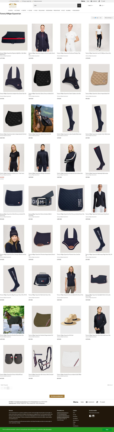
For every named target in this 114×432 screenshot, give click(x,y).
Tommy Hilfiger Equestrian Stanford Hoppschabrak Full (41, 335)
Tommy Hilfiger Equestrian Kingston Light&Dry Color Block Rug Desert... (13, 54)
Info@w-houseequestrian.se (22, 401)
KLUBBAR (68, 10)
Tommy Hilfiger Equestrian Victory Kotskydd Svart (11, 374)
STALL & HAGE (42, 10)
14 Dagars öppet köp (26, 1)
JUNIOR (30, 10)
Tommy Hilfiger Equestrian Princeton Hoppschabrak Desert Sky (42, 255)
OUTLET (63, 10)
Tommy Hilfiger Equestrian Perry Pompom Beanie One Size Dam (13, 255)
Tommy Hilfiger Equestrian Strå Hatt (65, 335)
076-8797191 (35, 401)
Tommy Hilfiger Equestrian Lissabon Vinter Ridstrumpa (98, 134)
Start (74, 412)
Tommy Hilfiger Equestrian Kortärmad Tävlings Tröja (68, 53)
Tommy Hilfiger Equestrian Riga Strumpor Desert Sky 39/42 (13, 294)
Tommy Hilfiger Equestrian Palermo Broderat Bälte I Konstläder (40, 214)
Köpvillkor (75, 416)
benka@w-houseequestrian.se (63, 417)
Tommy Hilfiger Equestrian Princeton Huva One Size (68, 254)
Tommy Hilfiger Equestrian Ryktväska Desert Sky (40, 294)
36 (97, 17)
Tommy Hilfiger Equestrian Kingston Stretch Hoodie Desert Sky (42, 54)
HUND (36, 10)
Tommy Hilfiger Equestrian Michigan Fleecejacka (39, 173)
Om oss (74, 414)
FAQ (74, 424)
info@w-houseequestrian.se (62, 412)
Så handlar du (76, 420)
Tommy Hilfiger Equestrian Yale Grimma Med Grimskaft (41, 374)
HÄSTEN (24, 10)
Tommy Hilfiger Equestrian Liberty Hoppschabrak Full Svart (13, 134)
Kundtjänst (75, 418)
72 (100, 17)
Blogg (74, 422)
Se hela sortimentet (57, 396)
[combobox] (109, 17)
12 (94, 17)
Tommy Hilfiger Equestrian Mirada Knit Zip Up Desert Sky (70, 173)
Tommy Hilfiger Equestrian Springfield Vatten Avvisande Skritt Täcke (98, 295)
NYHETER (10, 10)
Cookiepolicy (75, 425)
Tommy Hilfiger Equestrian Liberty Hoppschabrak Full (97, 93)
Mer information (47, 429)
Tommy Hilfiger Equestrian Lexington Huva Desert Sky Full (13, 93)
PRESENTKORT (57, 10)
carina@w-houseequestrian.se (63, 415)
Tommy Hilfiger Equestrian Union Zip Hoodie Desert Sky (98, 335)
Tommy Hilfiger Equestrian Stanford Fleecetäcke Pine (12, 335)
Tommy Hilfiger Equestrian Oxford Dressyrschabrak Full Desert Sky (12, 214)
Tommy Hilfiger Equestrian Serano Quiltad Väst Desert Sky (70, 294)
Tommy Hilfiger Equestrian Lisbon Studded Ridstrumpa (69, 134)
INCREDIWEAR (49, 10)
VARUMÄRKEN (76, 10)
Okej (107, 429)
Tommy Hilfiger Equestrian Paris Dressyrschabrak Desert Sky (70, 214)
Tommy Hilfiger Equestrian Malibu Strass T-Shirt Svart (12, 173)
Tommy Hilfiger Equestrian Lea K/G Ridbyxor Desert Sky (98, 53)
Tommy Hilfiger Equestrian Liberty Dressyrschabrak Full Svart (41, 94)
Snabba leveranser (37, 1)
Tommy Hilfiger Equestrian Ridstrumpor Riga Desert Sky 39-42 (99, 255)
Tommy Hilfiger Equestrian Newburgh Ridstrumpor (97, 173)
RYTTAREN (17, 10)
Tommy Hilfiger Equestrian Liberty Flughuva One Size (69, 93)
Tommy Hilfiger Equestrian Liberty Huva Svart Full (40, 134)
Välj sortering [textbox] (108, 17)
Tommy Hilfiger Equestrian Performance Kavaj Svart (97, 214)
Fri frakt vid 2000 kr (14, 1)
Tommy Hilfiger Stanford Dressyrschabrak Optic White (69, 374)
